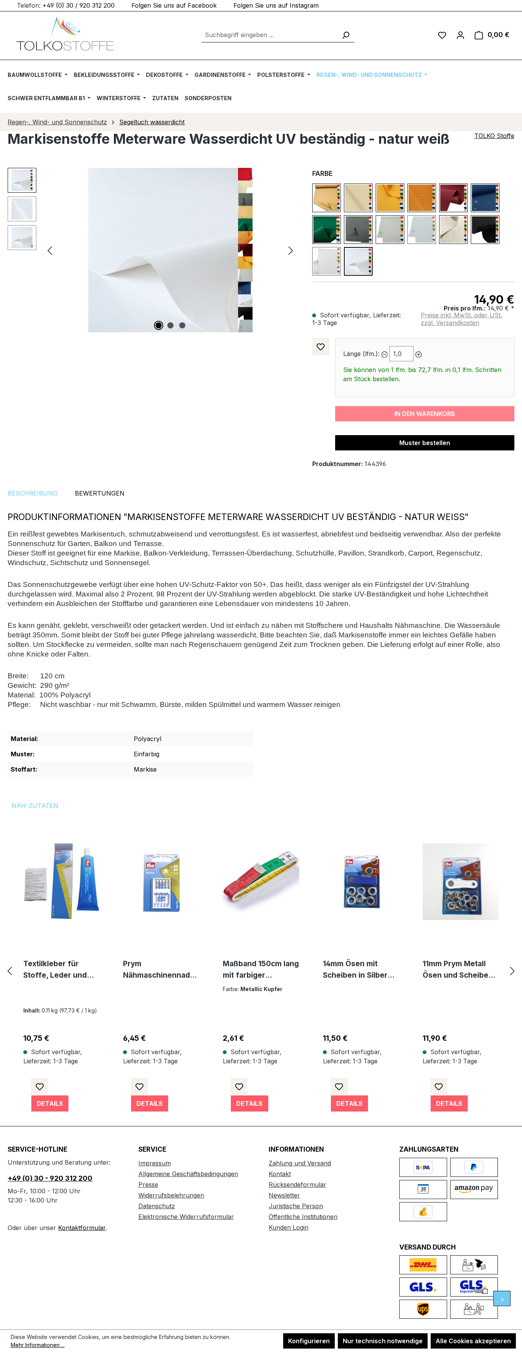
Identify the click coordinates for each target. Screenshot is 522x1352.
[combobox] (269, 35)
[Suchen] (345, 35)
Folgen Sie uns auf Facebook (174, 5)
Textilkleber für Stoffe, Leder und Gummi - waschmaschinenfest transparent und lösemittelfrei (60, 970)
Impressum (154, 1163)
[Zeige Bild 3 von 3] (182, 325)
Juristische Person (296, 1206)
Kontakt (280, 1174)
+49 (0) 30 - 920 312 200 (50, 1178)
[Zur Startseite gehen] (65, 33)
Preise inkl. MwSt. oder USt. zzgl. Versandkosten (461, 319)
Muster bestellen (424, 443)
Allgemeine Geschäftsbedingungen (188, 1174)
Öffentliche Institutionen (303, 1216)
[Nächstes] (291, 250)
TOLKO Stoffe (494, 136)
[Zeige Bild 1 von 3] (159, 325)
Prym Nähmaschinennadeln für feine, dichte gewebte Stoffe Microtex (159, 970)
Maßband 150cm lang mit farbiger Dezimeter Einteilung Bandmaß (261, 970)
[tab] (33, 493)
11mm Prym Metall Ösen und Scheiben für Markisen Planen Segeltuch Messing (459, 970)
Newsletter (284, 1195)
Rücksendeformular (297, 1184)
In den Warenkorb (424, 414)
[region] (152, 250)
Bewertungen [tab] (100, 493)
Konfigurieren (309, 1341)
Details (50, 1103)
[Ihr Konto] (460, 34)
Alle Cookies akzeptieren (473, 1341)
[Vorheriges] (49, 250)
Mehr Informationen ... (38, 1345)
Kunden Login (288, 1227)
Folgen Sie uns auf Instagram (276, 5)
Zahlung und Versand (300, 1163)
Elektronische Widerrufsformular (186, 1216)
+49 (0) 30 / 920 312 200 (78, 5)
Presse (148, 1184)
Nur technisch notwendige (383, 1341)
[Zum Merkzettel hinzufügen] (320, 346)
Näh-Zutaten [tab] (34, 805)
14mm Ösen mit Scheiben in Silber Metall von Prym (355, 970)
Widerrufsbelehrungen (171, 1195)
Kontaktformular (81, 1228)
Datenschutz (156, 1206)
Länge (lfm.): (361, 354)
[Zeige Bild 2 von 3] (170, 325)
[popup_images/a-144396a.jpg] (170, 250)
